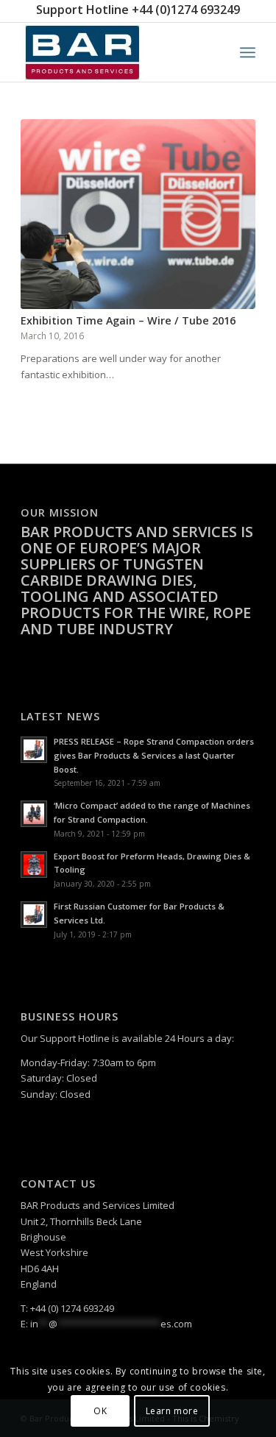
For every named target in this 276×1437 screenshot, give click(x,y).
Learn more (172, 1411)
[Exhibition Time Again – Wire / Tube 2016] (138, 214)
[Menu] (247, 52)
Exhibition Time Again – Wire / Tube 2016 (128, 320)
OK (100, 1411)
